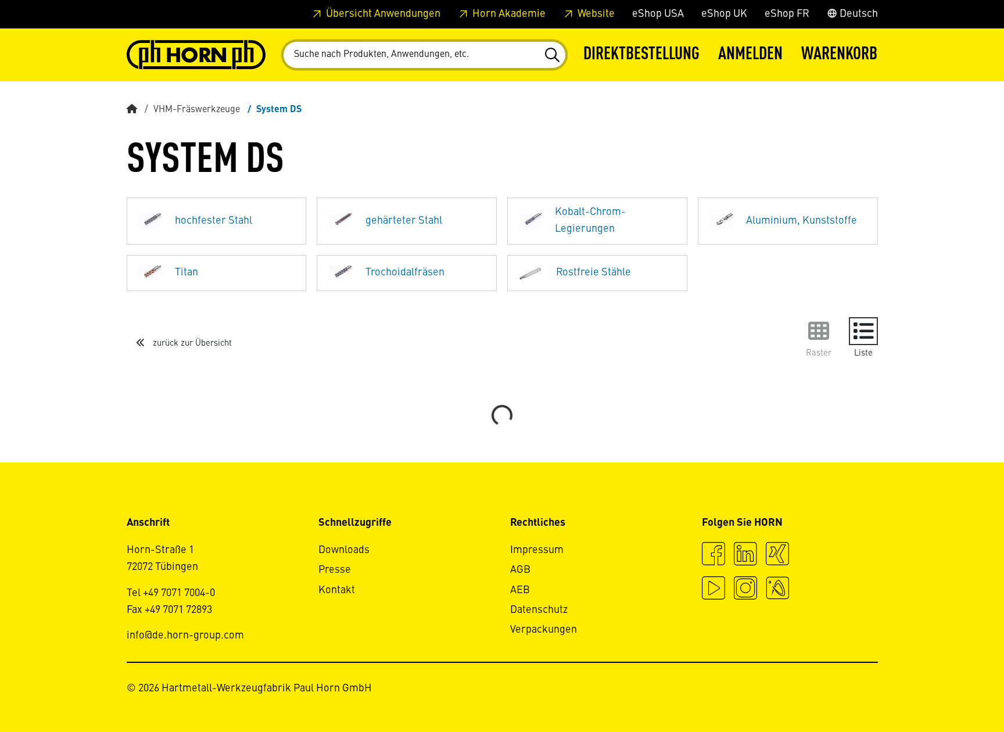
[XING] (777, 555)
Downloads (344, 550)
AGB (520, 570)
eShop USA (658, 14)
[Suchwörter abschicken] (551, 55)
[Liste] (863, 331)
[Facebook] (713, 555)
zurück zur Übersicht (191, 343)
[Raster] (818, 331)
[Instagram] (745, 589)
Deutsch (857, 14)
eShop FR (787, 14)
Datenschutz (539, 610)
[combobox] (424, 55)
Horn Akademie (508, 14)
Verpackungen (543, 630)
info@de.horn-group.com (185, 635)
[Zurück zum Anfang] (951, 691)
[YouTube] (713, 589)
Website (595, 14)
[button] (750, 55)
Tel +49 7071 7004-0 (171, 593)
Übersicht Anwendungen (382, 14)
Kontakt (336, 590)
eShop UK (724, 14)
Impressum (537, 550)
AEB (520, 590)
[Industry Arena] (777, 589)
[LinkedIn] (745, 555)
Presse (334, 570)
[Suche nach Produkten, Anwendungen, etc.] (551, 55)
